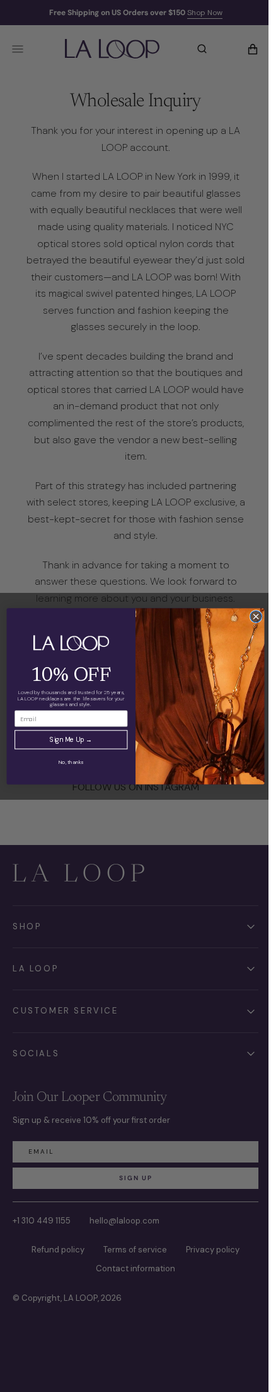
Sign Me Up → (66, 739)
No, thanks (66, 761)
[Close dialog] (251, 616)
